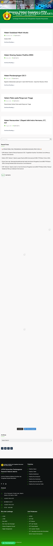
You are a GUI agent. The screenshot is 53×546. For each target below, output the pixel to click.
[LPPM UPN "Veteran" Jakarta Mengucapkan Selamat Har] (14, 390)
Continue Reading (8, 42)
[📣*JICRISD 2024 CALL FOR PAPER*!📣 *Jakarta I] (39, 390)
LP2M (3, 516)
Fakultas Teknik (32, 471)
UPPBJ (30, 516)
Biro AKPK (4, 521)
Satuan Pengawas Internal (8, 526)
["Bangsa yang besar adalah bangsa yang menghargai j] (14, 290)
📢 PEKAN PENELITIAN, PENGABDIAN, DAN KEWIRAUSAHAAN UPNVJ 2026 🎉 (22, 149)
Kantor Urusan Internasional (35, 533)
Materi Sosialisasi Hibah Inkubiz (16, 32)
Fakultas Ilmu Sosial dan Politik (36, 484)
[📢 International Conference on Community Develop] (39, 340)
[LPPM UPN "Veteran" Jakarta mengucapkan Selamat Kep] (14, 190)
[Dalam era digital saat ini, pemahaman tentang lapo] (14, 265)
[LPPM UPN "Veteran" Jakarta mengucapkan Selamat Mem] (39, 415)
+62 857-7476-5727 (9, 498)
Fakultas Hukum (32, 469)
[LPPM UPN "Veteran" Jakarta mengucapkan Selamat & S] (39, 265)
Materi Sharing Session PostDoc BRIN (18, 55)
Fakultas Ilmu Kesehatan (35, 479)
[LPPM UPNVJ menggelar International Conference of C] (14, 340)
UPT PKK (31, 518)
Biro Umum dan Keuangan (8, 523)
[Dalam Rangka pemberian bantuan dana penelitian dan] (14, 365)
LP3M (3, 518)
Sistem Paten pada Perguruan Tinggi (18, 98)
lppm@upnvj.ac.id (8, 501)
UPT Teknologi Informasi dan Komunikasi (38, 531)
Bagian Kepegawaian (7, 528)
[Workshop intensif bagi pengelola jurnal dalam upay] (39, 240)
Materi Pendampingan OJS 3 (15, 75)
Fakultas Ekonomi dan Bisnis (35, 481)
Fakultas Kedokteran (34, 474)
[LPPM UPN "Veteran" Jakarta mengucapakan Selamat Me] (39, 315)
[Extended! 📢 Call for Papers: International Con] (39, 365)
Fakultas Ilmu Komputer (34, 476)
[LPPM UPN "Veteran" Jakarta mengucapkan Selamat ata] (14, 240)
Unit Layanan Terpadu (34, 528)
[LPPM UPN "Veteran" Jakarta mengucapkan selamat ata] (39, 215)
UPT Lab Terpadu (33, 523)
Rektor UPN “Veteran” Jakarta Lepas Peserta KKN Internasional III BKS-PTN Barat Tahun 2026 (26, 158)
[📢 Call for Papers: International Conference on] (14, 415)
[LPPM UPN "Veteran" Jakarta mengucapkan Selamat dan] (39, 290)
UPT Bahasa (32, 521)
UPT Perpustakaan (33, 526)
